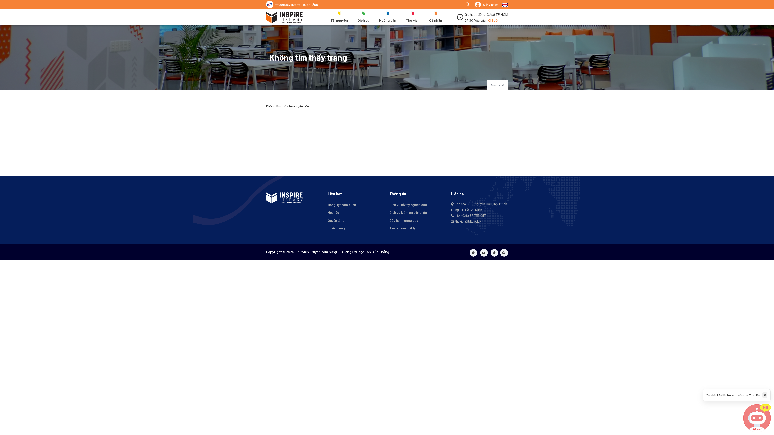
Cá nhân (435, 20)
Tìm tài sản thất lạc (403, 228)
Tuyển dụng (336, 228)
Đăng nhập (490, 4)
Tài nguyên (339, 20)
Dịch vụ (363, 20)
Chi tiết (493, 20)
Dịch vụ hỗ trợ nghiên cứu (408, 205)
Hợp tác (333, 213)
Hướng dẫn (387, 20)
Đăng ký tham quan (342, 205)
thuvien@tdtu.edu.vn (469, 221)
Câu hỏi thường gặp (403, 221)
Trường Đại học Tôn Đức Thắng (296, 4)
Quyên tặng (336, 221)
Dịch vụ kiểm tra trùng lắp (408, 213)
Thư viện (412, 20)
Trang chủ (497, 85)
